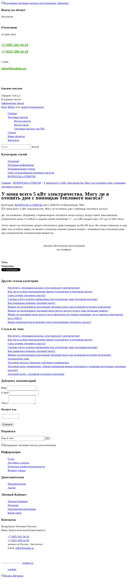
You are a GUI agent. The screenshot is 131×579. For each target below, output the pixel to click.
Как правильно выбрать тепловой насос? (31, 303)
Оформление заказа (12, 103)
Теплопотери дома (18, 358)
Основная (13, 161)
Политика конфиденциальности (26, 466)
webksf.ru (28, 563)
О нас (11, 459)
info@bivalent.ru (24, 548)
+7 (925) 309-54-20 (14, 51)
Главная (6, 182)
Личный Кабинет (18, 501)
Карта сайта (15, 513)
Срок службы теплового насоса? (27, 295)
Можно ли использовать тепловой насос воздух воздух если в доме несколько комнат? (58, 310)
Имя (3, 388)
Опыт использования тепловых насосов (31, 172)
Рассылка (13, 505)
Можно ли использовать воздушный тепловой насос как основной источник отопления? (59, 306)
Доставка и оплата (18, 462)
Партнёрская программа (22, 509)
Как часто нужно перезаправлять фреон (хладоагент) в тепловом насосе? (50, 291)
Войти (11, 107)
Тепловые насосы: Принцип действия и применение (38, 362)
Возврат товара (16, 470)
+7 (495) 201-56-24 (14, 44)
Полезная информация (21, 165)
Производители (17, 484)
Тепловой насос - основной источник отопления (36, 374)
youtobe (12, 569)
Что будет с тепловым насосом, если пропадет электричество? (44, 287)
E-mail (4, 392)
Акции (12, 487)
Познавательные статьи (21, 168)
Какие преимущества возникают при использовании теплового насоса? (49, 322)
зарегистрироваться (32, 107)
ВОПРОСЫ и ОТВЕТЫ (21, 176)
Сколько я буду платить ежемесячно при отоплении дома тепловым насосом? (53, 299)
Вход (4, 107)
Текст (4, 403)
